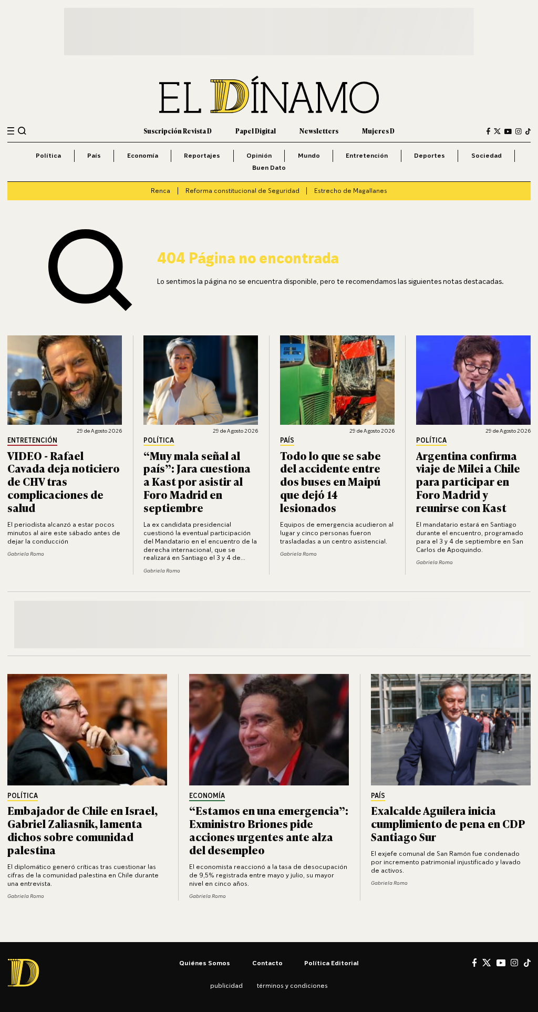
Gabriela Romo (25, 553)
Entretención (367, 155)
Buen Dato (269, 167)
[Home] (269, 95)
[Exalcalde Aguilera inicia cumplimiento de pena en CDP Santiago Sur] (451, 729)
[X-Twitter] (497, 131)
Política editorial (331, 963)
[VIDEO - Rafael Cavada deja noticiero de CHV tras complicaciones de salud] (64, 380)
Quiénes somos (204, 963)
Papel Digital (255, 131)
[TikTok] (528, 131)
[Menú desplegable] (10, 131)
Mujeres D (378, 131)
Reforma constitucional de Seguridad (242, 191)
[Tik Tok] (527, 963)
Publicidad (226, 985)
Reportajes (202, 155)
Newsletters (318, 131)
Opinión (259, 155)
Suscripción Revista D (177, 131)
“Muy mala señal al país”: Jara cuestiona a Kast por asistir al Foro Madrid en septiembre (197, 481)
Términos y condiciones (292, 985)
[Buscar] (22, 131)
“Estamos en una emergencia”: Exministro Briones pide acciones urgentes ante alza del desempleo (268, 829)
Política (48, 155)
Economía (142, 155)
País (94, 155)
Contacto (267, 963)
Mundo (309, 155)
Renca (160, 191)
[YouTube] (508, 131)
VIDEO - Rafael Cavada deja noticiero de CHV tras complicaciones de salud (63, 481)
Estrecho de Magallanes (350, 191)
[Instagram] (518, 131)
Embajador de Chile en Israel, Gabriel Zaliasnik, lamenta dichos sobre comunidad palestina (82, 829)
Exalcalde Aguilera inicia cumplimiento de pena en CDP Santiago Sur (448, 823)
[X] (486, 962)
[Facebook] (488, 131)
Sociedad (486, 155)
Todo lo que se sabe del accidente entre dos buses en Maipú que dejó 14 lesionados (330, 481)
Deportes (429, 155)
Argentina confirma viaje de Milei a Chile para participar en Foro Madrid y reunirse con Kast (468, 481)
